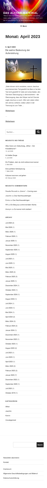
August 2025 (9, 254)
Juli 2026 (8, 223)
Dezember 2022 (11, 379)
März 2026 (9, 231)
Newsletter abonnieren (11, 457)
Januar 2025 (9, 281)
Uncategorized (10, 420)
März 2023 (9, 366)
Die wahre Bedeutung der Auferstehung (17, 51)
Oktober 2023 (10, 343)
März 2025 (9, 272)
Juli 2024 (8, 303)
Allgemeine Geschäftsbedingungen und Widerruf (20, 473)
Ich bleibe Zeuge (11, 155)
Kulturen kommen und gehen (15, 175)
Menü (25, 26)
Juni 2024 (8, 308)
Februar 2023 (10, 370)
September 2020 (11, 384)
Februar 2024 (10, 326)
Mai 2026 (8, 227)
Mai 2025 (8, 267)
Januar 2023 (9, 375)
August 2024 (9, 299)
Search (40, 445)
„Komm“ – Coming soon (28, 191)
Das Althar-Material (20, 13)
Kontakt (6, 462)
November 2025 (11, 245)
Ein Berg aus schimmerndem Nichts (23, 204)
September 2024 (11, 294)
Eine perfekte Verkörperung (15, 169)
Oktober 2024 (10, 290)
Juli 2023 (8, 352)
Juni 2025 (8, 263)
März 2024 (9, 321)
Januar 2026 (9, 240)
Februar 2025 (10, 276)
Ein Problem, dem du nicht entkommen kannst (21, 162)
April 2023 (9, 361)
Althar (7, 406)
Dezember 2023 (11, 335)
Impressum (7, 469)
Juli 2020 (8, 388)
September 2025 (11, 249)
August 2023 (9, 348)
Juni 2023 (8, 357)
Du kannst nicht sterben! (22, 209)
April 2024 (9, 317)
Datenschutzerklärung (11, 478)
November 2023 (11, 339)
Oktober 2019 (10, 393)
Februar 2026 (10, 236)
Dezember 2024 (11, 285)
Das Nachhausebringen (22, 195)
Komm (7, 415)
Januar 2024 (9, 330)
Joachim (8, 411)
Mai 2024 (8, 312)
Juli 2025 (8, 258)
